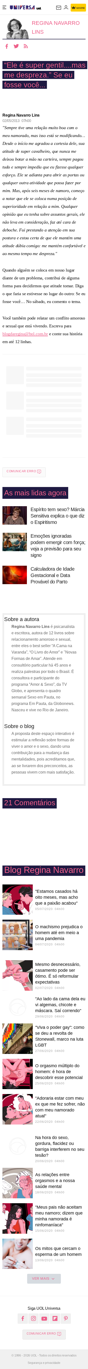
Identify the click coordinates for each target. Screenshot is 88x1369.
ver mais (40, 1278)
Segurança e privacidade (44, 1363)
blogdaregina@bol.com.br (25, 333)
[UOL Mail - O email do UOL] (59, 8)
